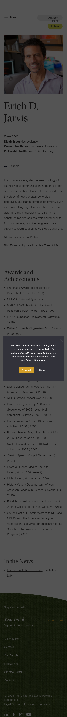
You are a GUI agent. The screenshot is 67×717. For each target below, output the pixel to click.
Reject (43, 370)
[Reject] (59, 340)
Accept (26, 370)
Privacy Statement (35, 360)
